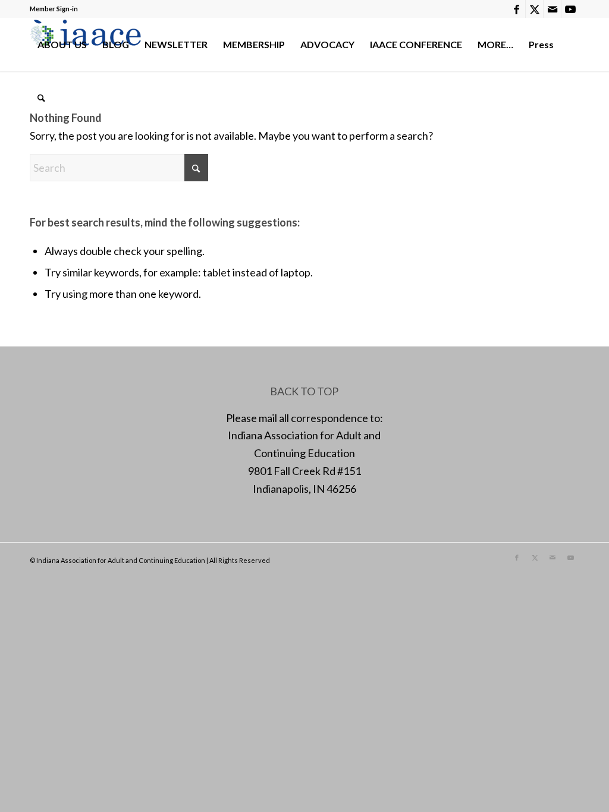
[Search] (41, 98)
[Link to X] (534, 9)
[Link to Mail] (552, 9)
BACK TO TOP (304, 391)
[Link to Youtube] (570, 9)
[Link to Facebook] (516, 9)
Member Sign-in (54, 8)
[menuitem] (62, 44)
